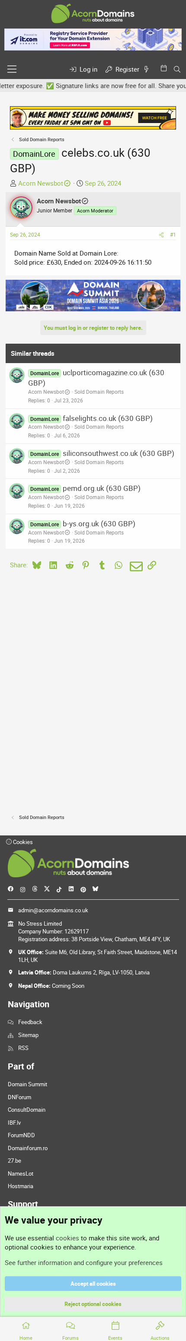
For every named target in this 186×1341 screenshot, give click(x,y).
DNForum (19, 1097)
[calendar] (165, 68)
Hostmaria (20, 1186)
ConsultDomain (26, 1109)
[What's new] (148, 69)
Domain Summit (27, 1084)
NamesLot (20, 1173)
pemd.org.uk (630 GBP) (102, 488)
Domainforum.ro (28, 1148)
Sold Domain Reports (99, 391)
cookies (67, 1237)
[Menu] (12, 69)
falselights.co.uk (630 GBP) (108, 418)
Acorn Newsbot (40, 183)
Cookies (22, 842)
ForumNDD (21, 1135)
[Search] (177, 69)
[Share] (161, 235)
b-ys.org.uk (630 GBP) (99, 523)
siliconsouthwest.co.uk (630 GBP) (118, 453)
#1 (173, 234)
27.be (14, 1160)
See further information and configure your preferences (84, 1262)
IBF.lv (14, 1122)
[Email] (134, 566)
